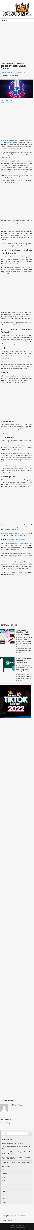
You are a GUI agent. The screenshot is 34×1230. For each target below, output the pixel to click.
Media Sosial (5, 76)
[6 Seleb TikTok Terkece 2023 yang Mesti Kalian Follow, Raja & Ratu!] (15, 701)
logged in (11, 1123)
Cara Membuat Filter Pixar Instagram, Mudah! (15, 1162)
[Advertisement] (17, 43)
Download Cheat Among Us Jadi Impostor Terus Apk (16, 1147)
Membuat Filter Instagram (16, 539)
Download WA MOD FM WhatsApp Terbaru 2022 (24, 660)
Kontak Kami (22, 1216)
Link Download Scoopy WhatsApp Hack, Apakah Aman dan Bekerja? (16, 1152)
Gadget (4, 1177)
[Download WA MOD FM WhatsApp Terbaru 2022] (7, 664)
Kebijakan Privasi (6, 1221)
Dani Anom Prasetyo (7, 72)
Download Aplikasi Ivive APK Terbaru (12, 1143)
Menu (3, 20)
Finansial (4, 1173)
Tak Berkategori (6, 1195)
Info (3, 1184)
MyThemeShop (20, 1227)
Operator (4, 1191)
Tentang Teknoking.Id (8, 1216)
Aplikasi (4, 1170)
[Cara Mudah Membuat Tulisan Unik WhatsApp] (7, 636)
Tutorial (4, 1202)
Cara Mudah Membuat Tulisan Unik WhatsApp (23, 632)
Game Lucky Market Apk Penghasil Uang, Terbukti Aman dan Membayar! (16, 1158)
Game (3, 1180)
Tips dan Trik (14, 76)
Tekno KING (11, 1225)
